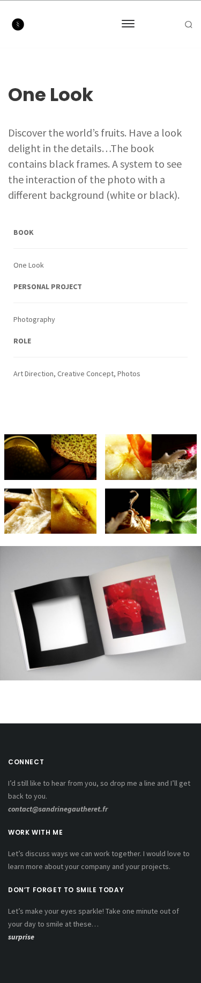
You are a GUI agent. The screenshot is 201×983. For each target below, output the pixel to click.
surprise (21, 937)
